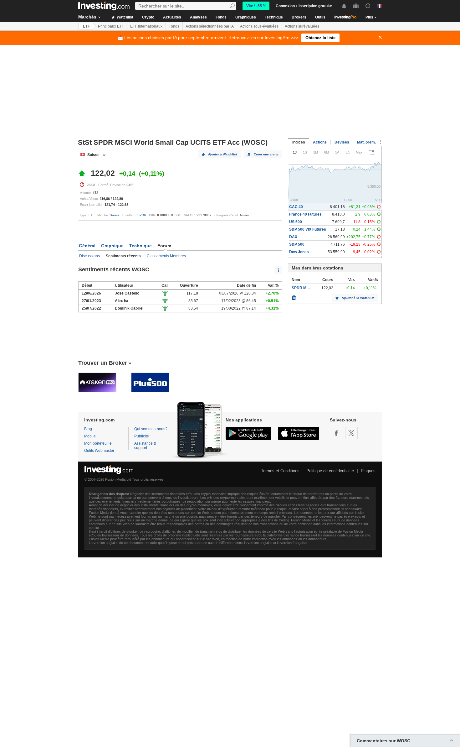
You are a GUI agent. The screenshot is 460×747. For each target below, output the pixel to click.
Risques (368, 470)
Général (87, 245)
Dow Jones (299, 252)
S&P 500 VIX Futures (307, 229)
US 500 (295, 222)
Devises (342, 142)
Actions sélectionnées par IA (210, 26)
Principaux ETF (111, 26)
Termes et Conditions (280, 470)
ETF (86, 26)
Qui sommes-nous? (150, 429)
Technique (274, 17)
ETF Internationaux (146, 26)
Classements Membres (166, 256)
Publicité (141, 436)
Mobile (90, 436)
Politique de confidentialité (330, 470)
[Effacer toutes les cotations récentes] (294, 296)
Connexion (285, 6)
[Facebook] (336, 433)
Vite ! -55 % (256, 6)
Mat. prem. (366, 142)
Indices (298, 142)
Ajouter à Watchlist (222, 154)
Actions (320, 142)
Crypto (148, 17)
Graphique (112, 245)
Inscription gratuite (315, 6)
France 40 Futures (305, 214)
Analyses (198, 17)
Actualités (172, 17)
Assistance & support (145, 445)
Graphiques (245, 17)
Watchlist (124, 17)
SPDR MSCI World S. (310, 288)
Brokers (299, 17)
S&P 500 (296, 244)
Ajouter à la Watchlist (358, 298)
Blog (88, 429)
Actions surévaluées (302, 26)
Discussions (89, 256)
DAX (293, 237)
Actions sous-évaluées (259, 26)
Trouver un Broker (102, 363)
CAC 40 (296, 207)
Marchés (87, 16)
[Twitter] (351, 433)
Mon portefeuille (98, 443)
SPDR (141, 215)
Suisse (115, 215)
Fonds (221, 17)
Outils (320, 17)
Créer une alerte (266, 154)
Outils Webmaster (99, 450)
